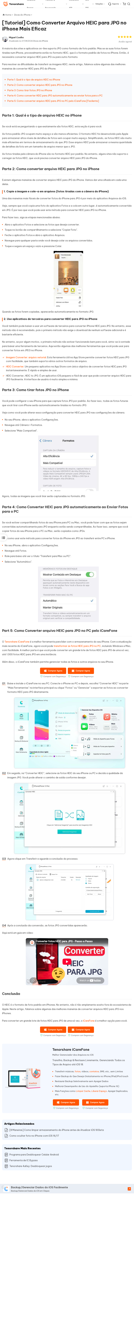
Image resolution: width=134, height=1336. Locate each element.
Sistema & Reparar (31, 4)
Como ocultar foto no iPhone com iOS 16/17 (34, 1135)
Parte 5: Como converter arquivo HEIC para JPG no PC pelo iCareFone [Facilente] (53, 100)
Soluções (99, 4)
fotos (77, 1071)
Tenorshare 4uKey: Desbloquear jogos (30, 1166)
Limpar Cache (83, 1091)
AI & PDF (87, 4)
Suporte (115, 4)
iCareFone (89, 1020)
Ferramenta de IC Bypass (23, 1160)
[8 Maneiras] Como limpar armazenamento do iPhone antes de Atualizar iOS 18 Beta (56, 1129)
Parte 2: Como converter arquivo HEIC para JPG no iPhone (39, 84)
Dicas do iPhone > (23, 14)
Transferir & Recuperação (50, 4)
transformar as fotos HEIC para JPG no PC (77, 646)
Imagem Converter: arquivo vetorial (26, 357)
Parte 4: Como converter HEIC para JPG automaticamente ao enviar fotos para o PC (55, 95)
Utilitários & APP (74, 4)
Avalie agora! (125, 41)
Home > (9, 14)
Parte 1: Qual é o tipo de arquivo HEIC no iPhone (33, 79)
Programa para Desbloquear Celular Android (34, 1154)
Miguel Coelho (16, 37)
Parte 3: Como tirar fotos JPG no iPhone (29, 90)
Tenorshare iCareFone (17, 641)
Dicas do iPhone (40, 41)
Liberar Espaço (99, 1091)
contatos (94, 1071)
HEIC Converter (15, 366)
